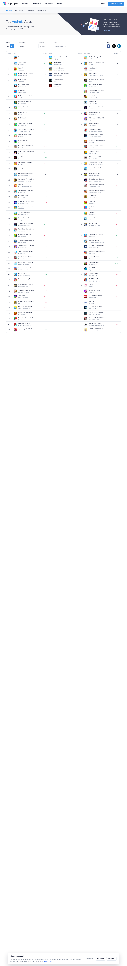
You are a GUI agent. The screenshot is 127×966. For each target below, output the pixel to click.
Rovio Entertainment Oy (95, 131)
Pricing (59, 3)
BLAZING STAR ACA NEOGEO (97, 318)
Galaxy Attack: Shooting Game (97, 107)
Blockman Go (93, 223)
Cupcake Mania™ (94, 273)
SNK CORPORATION (94, 320)
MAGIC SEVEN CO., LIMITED (96, 164)
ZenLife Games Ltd (94, 92)
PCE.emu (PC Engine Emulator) (97, 295)
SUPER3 (91, 301)
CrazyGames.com (23, 203)
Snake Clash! (22, 90)
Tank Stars (21, 295)
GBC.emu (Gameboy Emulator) (97, 306)
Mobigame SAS (22, 220)
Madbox (91, 59)
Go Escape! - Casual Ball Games (26, 262)
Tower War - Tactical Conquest (97, 84)
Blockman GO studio (94, 225)
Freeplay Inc (21, 192)
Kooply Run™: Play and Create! (26, 162)
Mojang (56, 59)
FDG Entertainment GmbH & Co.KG (26, 186)
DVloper (20, 170)
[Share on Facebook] (108, 46)
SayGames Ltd (22, 86)
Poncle (91, 259)
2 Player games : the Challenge (26, 96)
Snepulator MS (58, 84)
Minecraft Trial (22, 112)
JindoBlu (20, 98)
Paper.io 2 (21, 68)
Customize (89, 958)
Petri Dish (92, 268)
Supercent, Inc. (22, 92)
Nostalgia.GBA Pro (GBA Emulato (97, 312)
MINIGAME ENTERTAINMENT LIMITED (97, 75)
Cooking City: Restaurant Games (97, 162)
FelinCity (91, 286)
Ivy (19, 303)
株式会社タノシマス (94, 281)
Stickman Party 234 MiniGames (26, 212)
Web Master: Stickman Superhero (26, 129)
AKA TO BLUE (93, 279)
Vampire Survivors (94, 257)
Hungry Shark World (95, 168)
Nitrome (91, 292)
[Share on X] (114, 46)
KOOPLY (20, 164)
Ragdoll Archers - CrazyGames (26, 284)
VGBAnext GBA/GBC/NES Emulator (97, 329)
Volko (19, 159)
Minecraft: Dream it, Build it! (61, 57)
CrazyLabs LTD (22, 64)
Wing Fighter (93, 73)
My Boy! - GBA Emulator (61, 73)
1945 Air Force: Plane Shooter (97, 79)
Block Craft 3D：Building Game (26, 73)
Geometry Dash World (25, 234)
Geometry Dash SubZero (26, 240)
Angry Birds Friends (95, 129)
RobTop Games (58, 64)
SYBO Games (21, 59)
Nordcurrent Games (94, 98)
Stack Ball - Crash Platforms (26, 306)
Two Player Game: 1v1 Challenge (26, 229)
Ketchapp (20, 153)
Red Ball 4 (21, 184)
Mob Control (93, 68)
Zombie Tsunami (23, 218)
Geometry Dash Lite (24, 101)
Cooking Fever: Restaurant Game (97, 96)
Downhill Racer (23, 195)
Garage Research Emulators (96, 325)
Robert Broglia (93, 297)
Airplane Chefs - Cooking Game (97, 184)
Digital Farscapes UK (94, 270)
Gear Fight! (92, 212)
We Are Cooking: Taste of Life (97, 251)
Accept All (111, 958)
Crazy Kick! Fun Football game (26, 207)
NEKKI (55, 81)
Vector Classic (58, 79)
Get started (109, 31)
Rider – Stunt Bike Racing (26, 151)
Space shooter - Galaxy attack (97, 134)
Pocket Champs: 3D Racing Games (97, 57)
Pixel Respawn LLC (58, 75)
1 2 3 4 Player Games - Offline (26, 107)
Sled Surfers (22, 62)
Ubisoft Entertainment (95, 170)
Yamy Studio (92, 236)
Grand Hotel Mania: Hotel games (97, 140)
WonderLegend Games (95, 192)
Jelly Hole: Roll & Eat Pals (96, 118)
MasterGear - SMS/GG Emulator (97, 323)
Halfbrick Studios (22, 120)
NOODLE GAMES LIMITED (25, 331)
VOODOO (21, 70)
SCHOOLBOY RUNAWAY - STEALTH (26, 146)
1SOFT (91, 81)
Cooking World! (94, 240)
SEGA (19, 142)
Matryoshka (92, 147)
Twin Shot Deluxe (94, 290)
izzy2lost (91, 303)
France (42, 46)
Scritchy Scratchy (59, 68)
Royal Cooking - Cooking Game (97, 146)
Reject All (100, 958)
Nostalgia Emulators (94, 314)
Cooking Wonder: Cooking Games (97, 190)
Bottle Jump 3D (23, 273)
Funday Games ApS (59, 70)
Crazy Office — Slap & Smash (26, 190)
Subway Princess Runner (26, 301)
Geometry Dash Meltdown (26, 312)
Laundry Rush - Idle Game (97, 234)
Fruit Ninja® (22, 118)
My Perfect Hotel (23, 84)
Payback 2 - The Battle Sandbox (26, 179)
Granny (20, 168)
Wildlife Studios (22, 75)
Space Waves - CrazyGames (26, 201)
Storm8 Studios (93, 275)
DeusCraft (91, 142)
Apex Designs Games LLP (25, 181)
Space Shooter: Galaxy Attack (97, 179)
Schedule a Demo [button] (116, 3)
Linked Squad (21, 147)
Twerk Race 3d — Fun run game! (26, 251)
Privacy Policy (48, 961)
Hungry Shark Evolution (25, 173)
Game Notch (21, 231)
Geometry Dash (59, 62)
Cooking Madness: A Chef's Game (97, 90)
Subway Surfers (23, 57)
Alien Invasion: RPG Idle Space (97, 157)
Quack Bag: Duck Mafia (25, 329)
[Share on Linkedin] (119, 46)
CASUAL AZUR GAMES (24, 131)
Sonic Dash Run (23, 140)
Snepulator (56, 86)
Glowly (91, 284)
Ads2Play (21, 157)
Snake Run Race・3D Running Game (26, 318)
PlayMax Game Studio (24, 214)
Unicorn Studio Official (95, 136)
